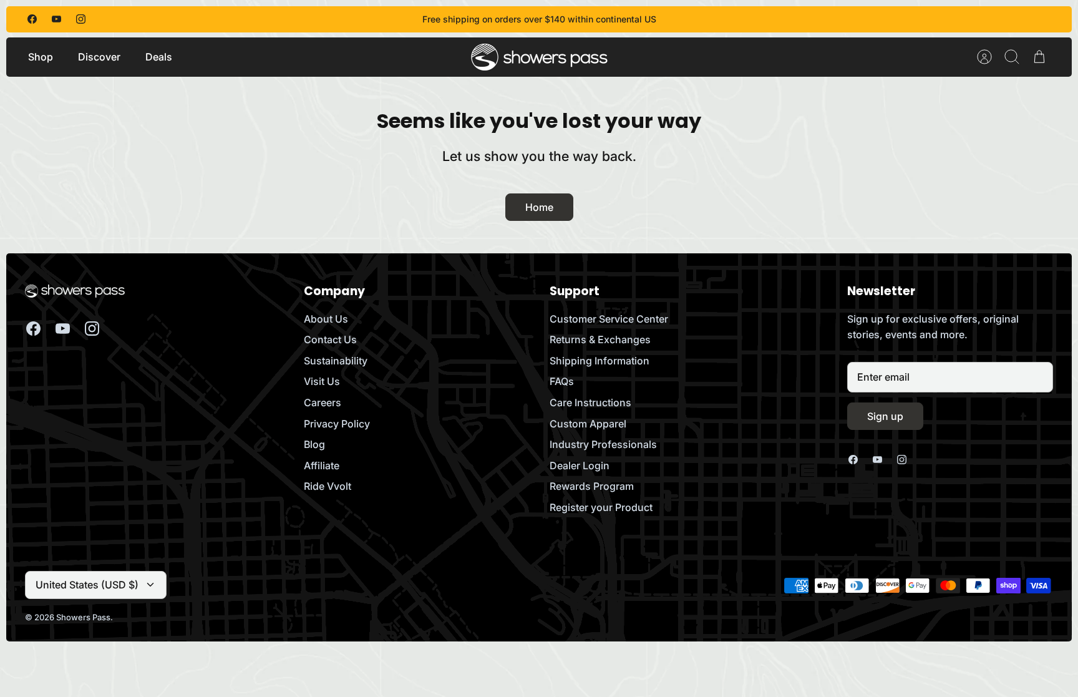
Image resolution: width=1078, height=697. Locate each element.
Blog (314, 444)
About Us (326, 319)
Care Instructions (590, 402)
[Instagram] (81, 19)
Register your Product (601, 507)
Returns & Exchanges (600, 339)
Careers (322, 402)
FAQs (562, 381)
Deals (158, 57)
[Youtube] (56, 19)
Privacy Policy (337, 423)
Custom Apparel (588, 423)
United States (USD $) (87, 584)
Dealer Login (579, 465)
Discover (99, 57)
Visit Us (322, 381)
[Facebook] (32, 19)
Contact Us (330, 339)
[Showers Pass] (539, 57)
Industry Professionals (603, 444)
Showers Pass (83, 617)
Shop (40, 57)
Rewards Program (592, 486)
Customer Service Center (609, 319)
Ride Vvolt (327, 486)
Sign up (885, 416)
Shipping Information (599, 360)
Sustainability (335, 360)
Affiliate (321, 465)
